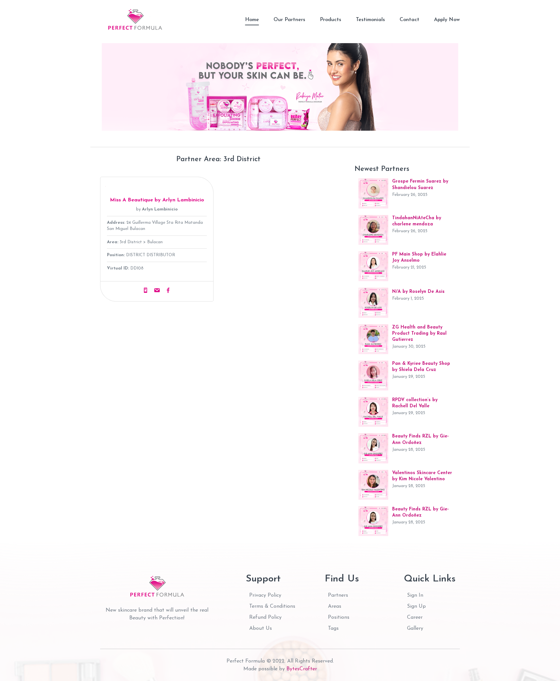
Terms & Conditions (272, 606)
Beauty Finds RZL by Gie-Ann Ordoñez (420, 439)
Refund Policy (265, 617)
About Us (260, 628)
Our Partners (289, 19)
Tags (333, 628)
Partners (338, 595)
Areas (334, 606)
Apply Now (447, 19)
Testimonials (370, 19)
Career (415, 617)
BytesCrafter (301, 669)
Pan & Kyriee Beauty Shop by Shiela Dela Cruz (421, 366)
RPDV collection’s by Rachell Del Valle (415, 403)
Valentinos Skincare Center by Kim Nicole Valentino (422, 476)
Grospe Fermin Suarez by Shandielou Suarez (420, 184)
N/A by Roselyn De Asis (418, 291)
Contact (409, 19)
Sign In (415, 595)
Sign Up (416, 606)
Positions (338, 617)
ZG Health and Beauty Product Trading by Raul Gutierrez (419, 333)
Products (330, 19)
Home (252, 19)
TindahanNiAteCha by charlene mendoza (416, 221)
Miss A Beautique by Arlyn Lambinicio (157, 200)
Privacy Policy (265, 595)
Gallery (415, 628)
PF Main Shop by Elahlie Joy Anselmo (419, 257)
